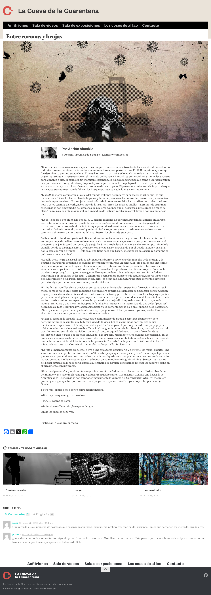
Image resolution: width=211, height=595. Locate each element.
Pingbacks (44, 514)
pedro (15, 534)
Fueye (78, 490)
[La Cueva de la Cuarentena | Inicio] (51, 10)
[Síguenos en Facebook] (206, 575)
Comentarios (18, 514)
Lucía (15, 523)
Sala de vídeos (45, 25)
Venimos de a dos (16, 490)
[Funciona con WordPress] (19, 589)
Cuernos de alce (152, 490)
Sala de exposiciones (81, 25)
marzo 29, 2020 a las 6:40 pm (37, 534)
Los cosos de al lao (121, 25)
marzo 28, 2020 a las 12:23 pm (37, 523)
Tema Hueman (48, 588)
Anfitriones (18, 25)
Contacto (150, 25)
